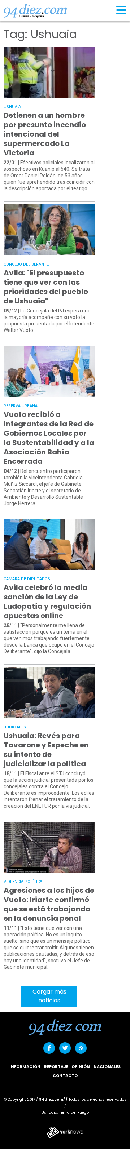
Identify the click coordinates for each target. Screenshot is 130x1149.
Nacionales (107, 1066)
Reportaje (56, 1066)
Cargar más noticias (49, 996)
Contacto (65, 1075)
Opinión (81, 1066)
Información (24, 1066)
